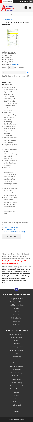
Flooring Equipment (16, 366)
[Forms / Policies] (27, 1)
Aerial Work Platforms (16, 334)
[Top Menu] (16, 289)
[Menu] (30, 7)
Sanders (16, 395)
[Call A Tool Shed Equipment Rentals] (26, 7)
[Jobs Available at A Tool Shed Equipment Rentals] (25, 1)
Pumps (16, 392)
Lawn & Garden (16, 379)
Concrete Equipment (16, 347)
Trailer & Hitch (16, 405)
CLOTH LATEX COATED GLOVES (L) (15, 232)
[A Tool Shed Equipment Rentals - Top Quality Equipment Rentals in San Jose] (7, 10)
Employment (16, 324)
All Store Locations (17, 318)
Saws (16, 399)
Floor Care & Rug (16, 373)
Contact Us (16, 315)
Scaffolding (16, 402)
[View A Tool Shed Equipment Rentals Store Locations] (20, 1)
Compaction (16, 344)
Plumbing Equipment (16, 389)
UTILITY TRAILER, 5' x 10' (12, 227)
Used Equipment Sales (16, 305)
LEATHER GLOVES (9, 229)
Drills (16, 353)
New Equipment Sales (16, 302)
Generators (16, 363)
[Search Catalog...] (1, 1)
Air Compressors (16, 337)
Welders (16, 411)
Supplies (16, 308)
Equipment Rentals (16, 299)
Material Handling (16, 383)
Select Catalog (7, 14)
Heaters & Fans (16, 376)
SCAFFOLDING (7, 19)
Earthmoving (16, 357)
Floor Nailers (17, 370)
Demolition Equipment (16, 350)
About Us (16, 312)
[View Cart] (31, 1)
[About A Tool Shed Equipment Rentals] (22, 1)
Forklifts (16, 360)
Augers (16, 340)
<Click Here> (15, 64)
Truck (16, 408)
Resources (16, 321)
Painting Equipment (16, 386)
